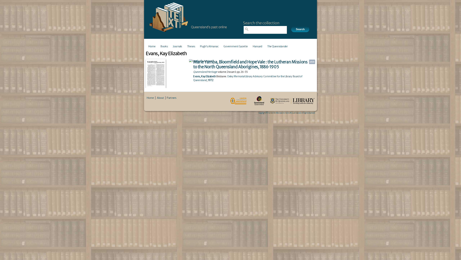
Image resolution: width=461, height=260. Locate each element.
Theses (191, 46)
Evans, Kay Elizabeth (204, 76)
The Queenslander (277, 46)
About (160, 97)
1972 (210, 80)
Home (151, 46)
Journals (177, 46)
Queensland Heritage (205, 71)
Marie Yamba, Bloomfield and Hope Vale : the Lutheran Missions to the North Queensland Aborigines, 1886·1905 (250, 64)
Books (164, 46)
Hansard (257, 46)
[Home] (187, 33)
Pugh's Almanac (209, 46)
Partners (171, 97)
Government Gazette (235, 46)
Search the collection (261, 23)
